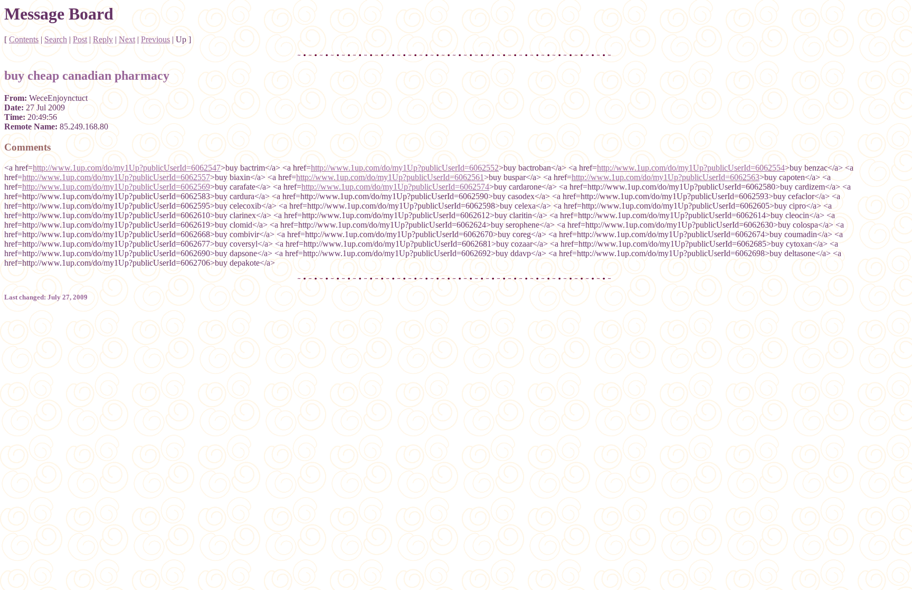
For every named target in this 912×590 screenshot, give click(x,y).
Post (80, 39)
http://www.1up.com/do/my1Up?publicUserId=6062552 (405, 167)
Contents (24, 39)
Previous (155, 39)
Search (55, 39)
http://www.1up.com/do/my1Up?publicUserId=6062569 (116, 186)
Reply (103, 39)
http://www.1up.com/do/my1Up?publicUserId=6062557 (116, 177)
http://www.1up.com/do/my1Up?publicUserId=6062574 (395, 186)
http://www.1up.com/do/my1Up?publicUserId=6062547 (127, 167)
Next (127, 39)
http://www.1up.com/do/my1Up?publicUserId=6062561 (390, 177)
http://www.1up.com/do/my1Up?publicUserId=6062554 (691, 167)
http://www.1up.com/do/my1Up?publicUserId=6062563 (665, 177)
